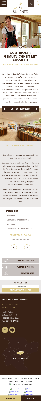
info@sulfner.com (8, 307)
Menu (4, 2)
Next (36, 108)
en (38, 5)
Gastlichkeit (12, 211)
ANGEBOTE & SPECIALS (20, 235)
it (37, 2)
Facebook (5, 330)
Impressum (13, 381)
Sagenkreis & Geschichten (19, 229)
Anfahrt (11, 224)
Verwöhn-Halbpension (18, 220)
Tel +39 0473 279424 (10, 304)
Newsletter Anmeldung (20, 290)
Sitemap (29, 381)
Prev (4, 108)
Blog (12, 330)
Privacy (21, 381)
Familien (11, 215)
